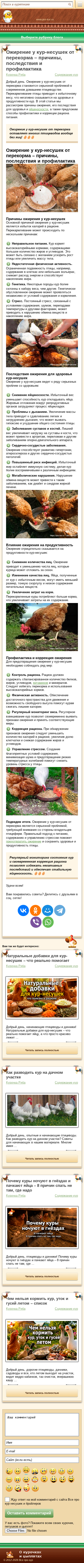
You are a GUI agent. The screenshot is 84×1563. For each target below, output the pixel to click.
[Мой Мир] (47, 907)
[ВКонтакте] (23, 907)
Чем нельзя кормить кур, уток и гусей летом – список (37, 1301)
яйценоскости (38, 109)
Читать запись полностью (42, 1050)
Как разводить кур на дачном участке (34, 1074)
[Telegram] (59, 907)
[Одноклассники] (35, 907)
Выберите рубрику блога (42, 37)
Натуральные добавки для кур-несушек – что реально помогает (37, 958)
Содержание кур (66, 74)
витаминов (40, 683)
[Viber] (36, 919)
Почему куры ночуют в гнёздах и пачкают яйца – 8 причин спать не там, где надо (39, 1185)
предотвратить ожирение (23, 841)
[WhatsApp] (48, 919)
